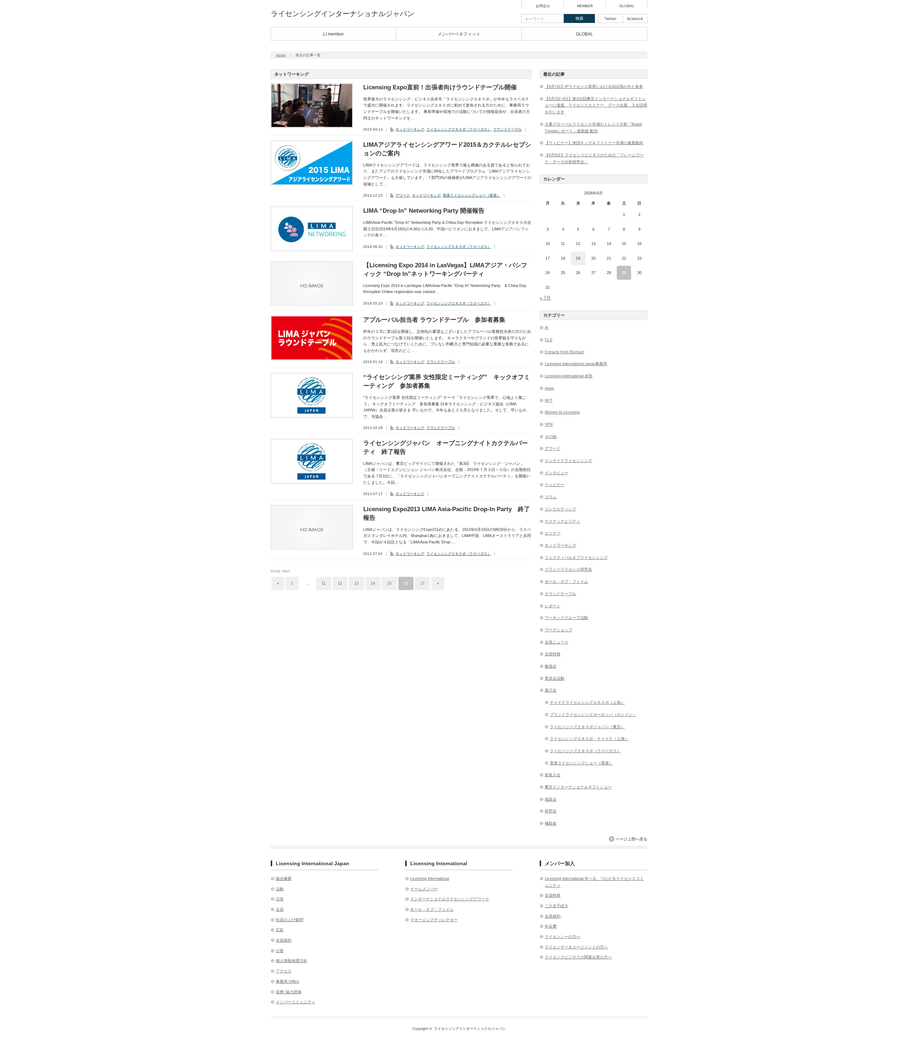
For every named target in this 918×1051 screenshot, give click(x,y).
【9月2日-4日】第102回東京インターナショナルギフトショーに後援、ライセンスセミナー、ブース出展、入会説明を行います (596, 105)
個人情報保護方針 (291, 960)
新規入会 (552, 775)
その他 (551, 436)
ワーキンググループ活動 (566, 618)
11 (324, 583)
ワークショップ (558, 630)
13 (356, 583)
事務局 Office (287, 981)
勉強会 (551, 666)
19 (578, 258)
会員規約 (284, 940)
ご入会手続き (556, 906)
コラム (551, 497)
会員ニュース (556, 642)
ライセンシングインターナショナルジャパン (342, 14)
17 (422, 583)
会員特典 (552, 654)
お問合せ (543, 6)
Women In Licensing (562, 412)
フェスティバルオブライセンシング (576, 557)
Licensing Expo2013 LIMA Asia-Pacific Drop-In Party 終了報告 (446, 513)
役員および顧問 (289, 920)
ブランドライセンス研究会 (568, 569)
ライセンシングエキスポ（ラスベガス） (458, 129)
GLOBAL (626, 6)
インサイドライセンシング (568, 460)
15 (389, 583)
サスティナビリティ (562, 521)
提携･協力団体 (289, 992)
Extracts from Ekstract (564, 352)
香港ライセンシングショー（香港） (471, 195)
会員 (280, 909)
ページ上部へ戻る (631, 839)
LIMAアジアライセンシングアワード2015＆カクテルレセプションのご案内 (447, 149)
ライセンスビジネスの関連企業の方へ (578, 957)
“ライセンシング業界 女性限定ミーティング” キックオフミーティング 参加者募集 (446, 381)
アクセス (284, 971)
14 (373, 583)
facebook (635, 18)
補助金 (551, 823)
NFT (549, 400)
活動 (280, 889)
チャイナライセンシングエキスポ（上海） (587, 702)
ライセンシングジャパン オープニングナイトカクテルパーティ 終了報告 (445, 447)
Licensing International (429, 878)
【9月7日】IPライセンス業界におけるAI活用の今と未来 (594, 86)
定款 (280, 930)
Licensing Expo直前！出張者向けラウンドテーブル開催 (440, 87)
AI (546, 327)
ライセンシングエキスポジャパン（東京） (587, 727)
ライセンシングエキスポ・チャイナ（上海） (589, 738)
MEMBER (585, 6)
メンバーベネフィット (459, 34)
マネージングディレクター (434, 920)
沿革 (280, 899)
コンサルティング (560, 509)
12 (340, 583)
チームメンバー (424, 889)
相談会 (551, 799)
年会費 (551, 926)
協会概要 (284, 878)
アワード (403, 195)
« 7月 (545, 298)
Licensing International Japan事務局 (576, 364)
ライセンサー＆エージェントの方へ (576, 947)
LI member (333, 34)
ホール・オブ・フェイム (566, 581)
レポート (552, 606)
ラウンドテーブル (507, 129)
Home (281, 55)
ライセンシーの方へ (562, 936)
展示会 (551, 690)
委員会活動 (554, 678)
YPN (549, 424)
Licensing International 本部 (568, 376)
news (549, 388)
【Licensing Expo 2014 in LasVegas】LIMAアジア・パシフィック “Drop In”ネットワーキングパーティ (445, 269)
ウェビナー (554, 484)
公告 (280, 950)
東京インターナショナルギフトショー (578, 787)
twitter (610, 18)
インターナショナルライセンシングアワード (449, 899)
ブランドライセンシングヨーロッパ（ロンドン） (593, 714)
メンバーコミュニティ (295, 1002)
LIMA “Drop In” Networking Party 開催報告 (423, 210)
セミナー (552, 533)
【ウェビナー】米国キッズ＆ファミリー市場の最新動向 (594, 143)
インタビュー (556, 473)
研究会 (551, 811)
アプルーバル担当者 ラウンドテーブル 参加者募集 (434, 319)
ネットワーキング (410, 129)
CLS (548, 340)
